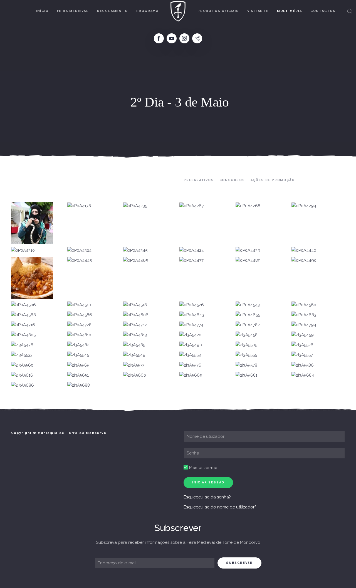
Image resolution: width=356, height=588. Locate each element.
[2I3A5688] (78, 385)
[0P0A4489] (248, 260)
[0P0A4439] (248, 250)
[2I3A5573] (134, 365)
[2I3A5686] (22, 385)
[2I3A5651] (78, 375)
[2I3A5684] (302, 375)
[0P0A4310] (23, 250)
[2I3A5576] (190, 365)
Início (42, 11)
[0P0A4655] (248, 315)
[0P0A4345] (135, 250)
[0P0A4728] (79, 325)
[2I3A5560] (22, 365)
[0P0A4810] (79, 335)
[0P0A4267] (191, 205)
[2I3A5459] (302, 335)
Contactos (323, 11)
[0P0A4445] (79, 260)
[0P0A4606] (136, 315)
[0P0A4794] (303, 325)
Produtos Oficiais (218, 11)
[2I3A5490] (190, 345)
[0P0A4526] (191, 305)
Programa (147, 11)
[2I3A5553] (190, 355)
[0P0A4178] (79, 205)
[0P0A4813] (135, 335)
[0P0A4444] (32, 278)
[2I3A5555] (246, 355)
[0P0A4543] (248, 305)
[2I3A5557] (302, 355)
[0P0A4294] (303, 205)
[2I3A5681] (246, 375)
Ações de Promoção (273, 180)
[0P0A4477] (191, 260)
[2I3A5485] (134, 345)
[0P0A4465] (135, 260)
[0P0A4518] (135, 305)
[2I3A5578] (246, 365)
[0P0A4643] (191, 315)
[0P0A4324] (79, 250)
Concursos (232, 180)
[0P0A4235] (135, 205)
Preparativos (199, 180)
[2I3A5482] (78, 345)
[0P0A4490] (304, 260)
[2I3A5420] (190, 335)
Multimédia (289, 11)
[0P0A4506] (23, 305)
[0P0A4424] (191, 250)
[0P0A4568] (23, 315)
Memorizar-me (202, 467)
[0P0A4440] (303, 250)
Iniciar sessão (208, 482)
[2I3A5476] (22, 345)
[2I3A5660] (134, 375)
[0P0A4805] (23, 335)
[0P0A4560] (303, 305)
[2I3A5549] (134, 355)
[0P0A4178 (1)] (32, 223)
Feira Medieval (73, 11)
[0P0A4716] (23, 325)
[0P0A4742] (135, 325)
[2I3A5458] (247, 335)
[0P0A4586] (79, 315)
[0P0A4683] (303, 315)
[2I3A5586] (302, 365)
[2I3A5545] (78, 355)
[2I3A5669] (190, 375)
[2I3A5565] (78, 365)
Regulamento (112, 11)
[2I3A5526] (302, 345)
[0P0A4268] (248, 205)
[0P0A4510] (79, 305)
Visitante (258, 11)
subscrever (239, 563)
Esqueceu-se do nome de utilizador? (220, 507)
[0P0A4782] (248, 325)
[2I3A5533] (22, 355)
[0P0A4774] (191, 325)
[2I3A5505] (246, 345)
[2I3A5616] (22, 375)
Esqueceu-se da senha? (207, 497)
